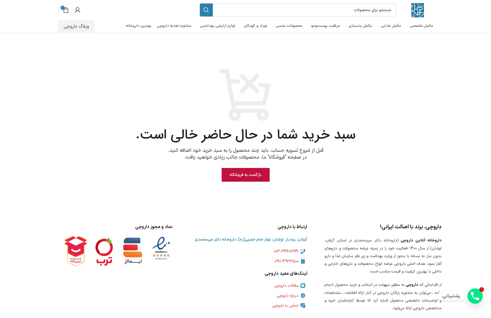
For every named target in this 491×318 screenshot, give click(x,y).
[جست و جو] (206, 10)
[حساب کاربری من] (77, 10)
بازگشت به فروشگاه (246, 175)
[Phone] (475, 296)
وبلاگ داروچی (76, 26)
